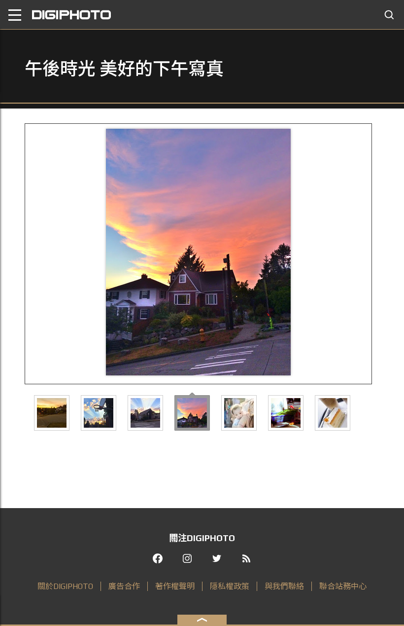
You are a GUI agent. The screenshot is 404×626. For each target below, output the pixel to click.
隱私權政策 (229, 586)
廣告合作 (124, 586)
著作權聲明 (175, 586)
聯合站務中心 (343, 586)
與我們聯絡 (284, 586)
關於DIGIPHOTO (65, 586)
